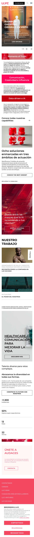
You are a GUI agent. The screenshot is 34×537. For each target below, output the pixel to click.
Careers (5, 487)
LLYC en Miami (7, 501)
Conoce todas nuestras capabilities (13, 119)
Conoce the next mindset (17, 175)
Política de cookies (24, 517)
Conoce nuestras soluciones (17, 229)
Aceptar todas (17, 523)
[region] (17, 520)
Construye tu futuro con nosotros (17, 392)
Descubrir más (17, 357)
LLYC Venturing (7, 497)
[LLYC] (5, 3)
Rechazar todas (17, 533)
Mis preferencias (17, 528)
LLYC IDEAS (5, 490)
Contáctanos (19, 3)
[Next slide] (31, 49)
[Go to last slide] (27, 49)
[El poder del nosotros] (17, 284)
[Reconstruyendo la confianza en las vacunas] (17, 255)
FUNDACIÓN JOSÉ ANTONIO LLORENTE (15, 494)
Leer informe (17, 42)
